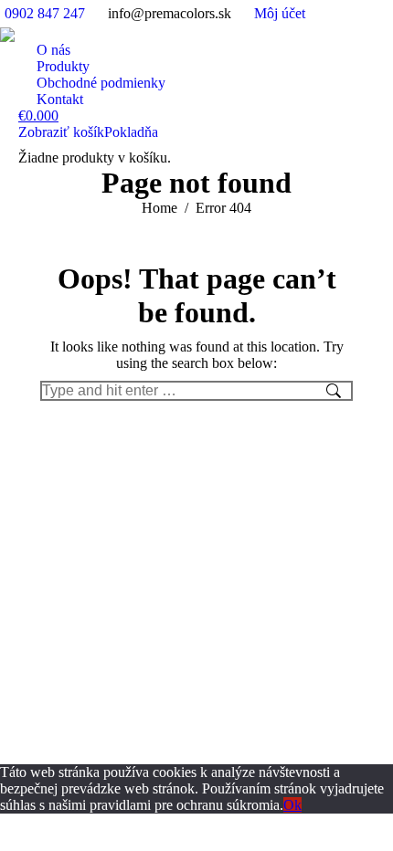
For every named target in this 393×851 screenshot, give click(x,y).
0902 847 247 (45, 13)
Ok (292, 805)
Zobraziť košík (61, 132)
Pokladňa (131, 132)
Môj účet (279, 13)
